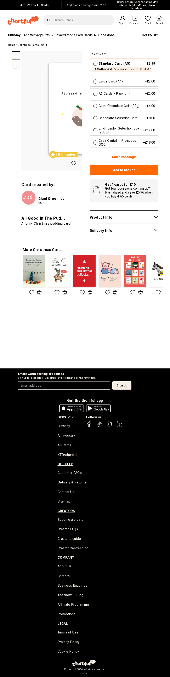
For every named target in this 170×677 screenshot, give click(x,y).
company (66, 558)
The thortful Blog (71, 595)
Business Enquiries (72, 585)
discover (66, 417)
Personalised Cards (78, 35)
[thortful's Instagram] (109, 426)
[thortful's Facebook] (89, 426)
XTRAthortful (67, 455)
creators (66, 511)
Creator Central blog (73, 548)
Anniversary (33, 35)
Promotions (67, 614)
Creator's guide (69, 539)
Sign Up (122, 385)
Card (44, 45)
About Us (65, 566)
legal (63, 624)
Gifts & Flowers (54, 35)
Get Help (65, 464)
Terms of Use (68, 632)
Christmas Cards (28, 45)
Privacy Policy (69, 642)
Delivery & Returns (72, 482)
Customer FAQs (70, 473)
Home (11, 45)
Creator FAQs (68, 529)
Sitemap (64, 501)
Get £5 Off (150, 35)
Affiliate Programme (73, 605)
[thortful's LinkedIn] (119, 426)
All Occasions (104, 35)
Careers (64, 576)
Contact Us (66, 492)
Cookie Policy (68, 651)
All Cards (65, 445)
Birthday (14, 35)
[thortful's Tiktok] (99, 426)
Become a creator (71, 520)
